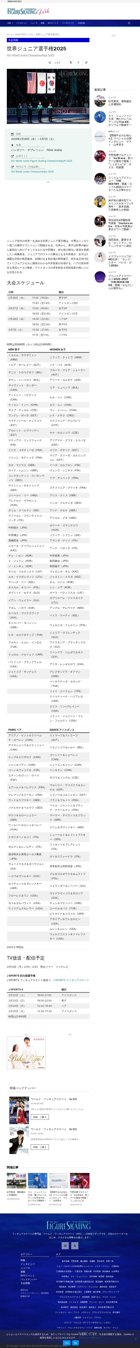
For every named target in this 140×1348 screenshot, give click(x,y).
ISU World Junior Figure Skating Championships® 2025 (41, 160)
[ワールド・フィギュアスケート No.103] (19, 1110)
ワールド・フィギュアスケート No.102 (54, 1129)
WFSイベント (55, 1187)
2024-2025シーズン (24, 34)
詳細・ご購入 (39, 1117)
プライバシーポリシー (89, 1337)
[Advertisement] (91, 11)
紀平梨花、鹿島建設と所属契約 (119, 103)
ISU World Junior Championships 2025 (32, 171)
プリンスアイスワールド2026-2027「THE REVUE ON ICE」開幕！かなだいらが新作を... (120, 282)
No (75, 1343)
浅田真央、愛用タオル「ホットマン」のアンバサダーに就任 (119, 242)
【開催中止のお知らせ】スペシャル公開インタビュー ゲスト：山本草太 (119, 140)
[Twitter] (70, 62)
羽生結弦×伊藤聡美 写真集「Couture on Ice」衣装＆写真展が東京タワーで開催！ (120, 225)
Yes (67, 1343)
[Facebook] (78, 62)
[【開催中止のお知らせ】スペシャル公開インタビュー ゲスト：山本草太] (58, 1181)
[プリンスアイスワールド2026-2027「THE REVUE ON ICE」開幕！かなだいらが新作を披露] (100, 277)
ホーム (10, 34)
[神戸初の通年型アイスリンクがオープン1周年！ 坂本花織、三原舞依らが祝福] (100, 201)
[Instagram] (65, 1245)
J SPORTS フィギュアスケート (71, 980)
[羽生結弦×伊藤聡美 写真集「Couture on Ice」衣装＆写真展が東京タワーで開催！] (100, 221)
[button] (129, 23)
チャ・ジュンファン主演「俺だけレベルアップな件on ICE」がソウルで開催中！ (119, 120)
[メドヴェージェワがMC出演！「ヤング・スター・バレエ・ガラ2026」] (100, 257)
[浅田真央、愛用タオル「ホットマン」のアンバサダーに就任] (100, 241)
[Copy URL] (86, 62)
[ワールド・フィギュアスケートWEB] (23, 11)
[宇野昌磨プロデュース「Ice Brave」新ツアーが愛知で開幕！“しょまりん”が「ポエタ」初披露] (79, 1181)
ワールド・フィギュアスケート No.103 (54, 1099)
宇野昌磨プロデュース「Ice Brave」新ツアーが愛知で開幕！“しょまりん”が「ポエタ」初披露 (120, 161)
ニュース (11, 1187)
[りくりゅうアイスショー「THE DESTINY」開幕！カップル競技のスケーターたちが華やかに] (100, 179)
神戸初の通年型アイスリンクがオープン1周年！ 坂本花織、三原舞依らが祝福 (120, 205)
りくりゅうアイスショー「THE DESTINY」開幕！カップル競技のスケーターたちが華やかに (120, 184)
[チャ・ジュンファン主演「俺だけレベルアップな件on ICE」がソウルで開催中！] (37, 1181)
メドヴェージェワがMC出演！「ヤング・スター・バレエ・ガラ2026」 (120, 261)
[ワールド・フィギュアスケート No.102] (19, 1140)
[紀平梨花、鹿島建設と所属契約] (16, 1181)
